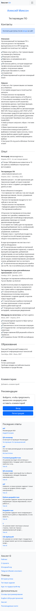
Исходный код (6, 567)
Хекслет (4, 602)
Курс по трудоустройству (10, 587)
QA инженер (8, 437)
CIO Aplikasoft (8, 537)
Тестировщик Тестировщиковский (14, 442)
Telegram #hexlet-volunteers (11, 571)
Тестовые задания (8, 583)
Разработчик (8, 510)
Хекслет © (6, 555)
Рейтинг (4, 559)
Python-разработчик (11, 497)
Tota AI (5, 466)
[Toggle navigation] (32, 3)
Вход (18, 408)
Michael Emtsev (8, 453)
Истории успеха (7, 579)
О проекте (5, 563)
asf (4, 428)
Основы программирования (12, 594)
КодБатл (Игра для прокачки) (12, 598)
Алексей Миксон (18, 10)
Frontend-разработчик (12, 458)
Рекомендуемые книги (9, 606)
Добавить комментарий (10, 384)
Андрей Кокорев (8, 433)
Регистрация (18, 413)
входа (25, 31)
